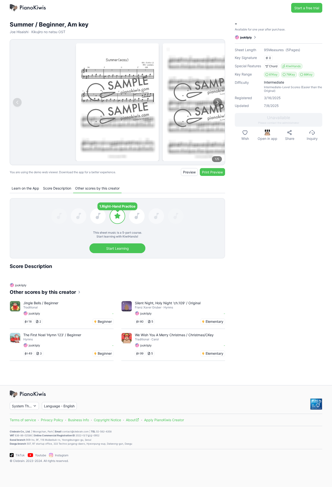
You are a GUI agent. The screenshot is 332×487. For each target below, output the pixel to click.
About (130, 420)
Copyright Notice (107, 420)
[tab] (25, 188)
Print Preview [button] (212, 172)
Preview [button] (189, 172)
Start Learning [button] (117, 248)
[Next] (217, 102)
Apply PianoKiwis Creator (164, 420)
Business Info (78, 420)
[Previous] (17, 102)
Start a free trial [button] (306, 8)
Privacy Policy (52, 420)
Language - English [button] (59, 406)
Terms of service (23, 420)
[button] (278, 120)
